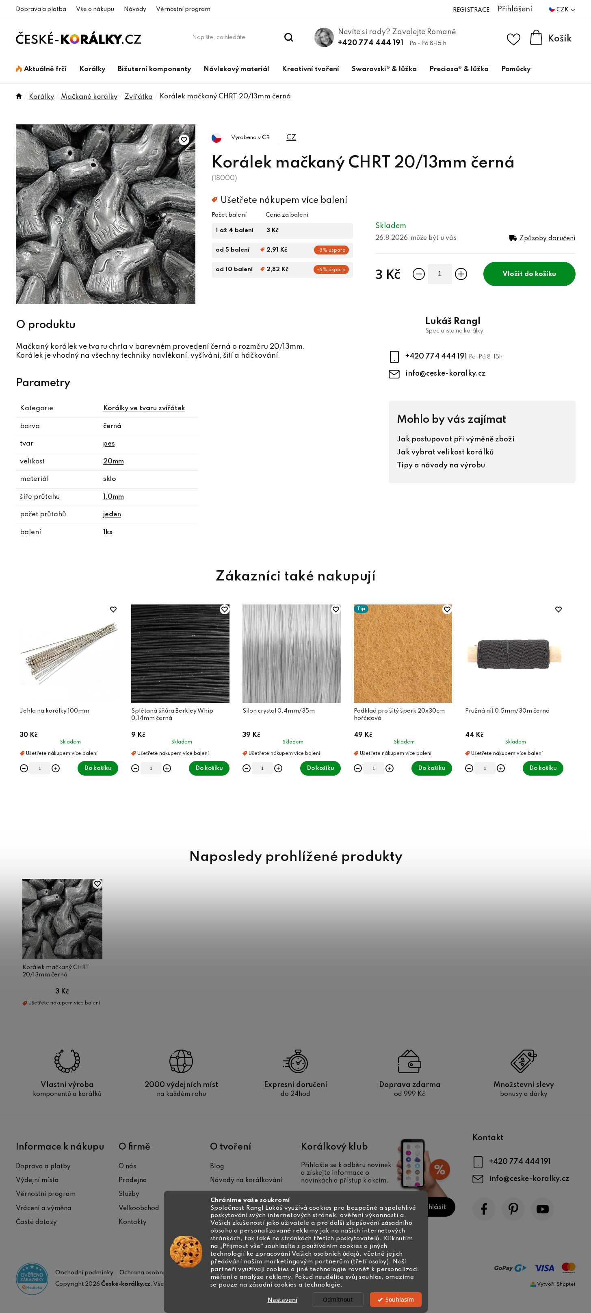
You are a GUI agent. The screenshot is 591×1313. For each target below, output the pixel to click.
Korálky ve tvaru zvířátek (144, 408)
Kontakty (133, 1222)
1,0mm (113, 496)
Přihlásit (433, 1207)
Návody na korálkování (246, 1180)
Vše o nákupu (95, 9)
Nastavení (282, 1300)
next (569, 717)
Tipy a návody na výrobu (441, 465)
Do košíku (540, 274)
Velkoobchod (139, 1208)
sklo (109, 479)
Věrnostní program (183, 9)
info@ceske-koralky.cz (445, 373)
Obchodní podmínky (84, 1273)
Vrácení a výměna (43, 1208)
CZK (563, 10)
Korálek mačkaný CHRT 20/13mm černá (55, 971)
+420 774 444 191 (370, 43)
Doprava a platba (41, 9)
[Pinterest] (513, 1209)
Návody (135, 9)
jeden (112, 514)
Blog (217, 1166)
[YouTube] (542, 1209)
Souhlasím (399, 1299)
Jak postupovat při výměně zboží (456, 439)
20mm (113, 461)
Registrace (471, 10)
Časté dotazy (36, 1222)
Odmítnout (338, 1299)
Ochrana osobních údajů (153, 1273)
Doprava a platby (43, 1166)
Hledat (288, 37)
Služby (129, 1194)
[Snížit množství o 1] (419, 274)
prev (22, 717)
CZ (291, 137)
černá (112, 426)
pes (109, 443)
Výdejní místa (37, 1180)
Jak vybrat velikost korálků (445, 452)
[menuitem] (41, 69)
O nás (127, 1166)
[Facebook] (484, 1209)
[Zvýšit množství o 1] (461, 274)
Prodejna (133, 1180)
